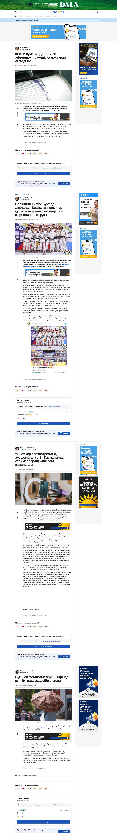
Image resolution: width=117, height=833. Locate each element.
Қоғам (17, 444)
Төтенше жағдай (39, 16)
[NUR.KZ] (58, 12)
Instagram (65, 183)
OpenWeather (41, 728)
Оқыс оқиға (18, 16)
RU (93, 12)
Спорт (17, 194)
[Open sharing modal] (17, 119)
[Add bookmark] (17, 125)
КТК (41, 520)
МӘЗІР (19, 12)
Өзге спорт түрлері (25, 194)
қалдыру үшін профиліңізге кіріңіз (51, 167)
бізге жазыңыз (41, 142)
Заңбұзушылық (29, 16)
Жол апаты (48, 16)
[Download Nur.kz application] (58, 5)
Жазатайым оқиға (56, 16)
